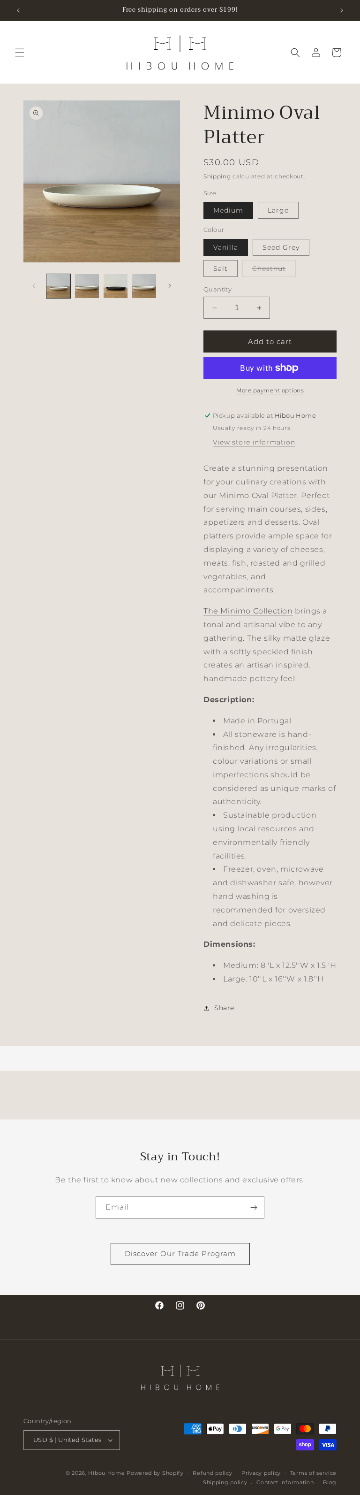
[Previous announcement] (18, 10)
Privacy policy (261, 1473)
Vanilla (225, 247)
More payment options (270, 390)
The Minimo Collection (248, 610)
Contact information (285, 1482)
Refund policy (212, 1473)
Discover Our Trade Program (180, 1253)
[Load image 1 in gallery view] (58, 286)
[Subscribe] (253, 1207)
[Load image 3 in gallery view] (116, 286)
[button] (19, 52)
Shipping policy (225, 1482)
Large (278, 210)
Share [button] (224, 1008)
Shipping (217, 176)
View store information (254, 442)
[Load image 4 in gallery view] (144, 286)
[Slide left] (33, 286)
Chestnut (274, 270)
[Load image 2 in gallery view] (87, 286)
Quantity (217, 289)
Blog (330, 1482)
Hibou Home (106, 1473)
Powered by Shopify (155, 1473)
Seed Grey (281, 247)
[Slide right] (169, 286)
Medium (228, 210)
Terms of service (313, 1473)
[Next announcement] (341, 10)
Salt (220, 268)
